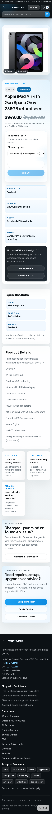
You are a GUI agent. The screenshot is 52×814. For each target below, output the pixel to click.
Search (6, 753)
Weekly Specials (10, 716)
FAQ (4, 739)
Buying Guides (9, 734)
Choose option (15, 147)
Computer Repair (26, 601)
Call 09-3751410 (26, 275)
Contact (6, 748)
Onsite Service (26, 609)
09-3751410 (11, 663)
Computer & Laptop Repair (16, 758)
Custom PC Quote (26, 616)
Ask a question (26, 268)
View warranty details (18, 206)
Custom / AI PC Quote (13, 720)
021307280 (12, 666)
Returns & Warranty (12, 744)
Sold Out (26, 172)
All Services (8, 725)
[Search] (47, 14)
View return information (26, 556)
